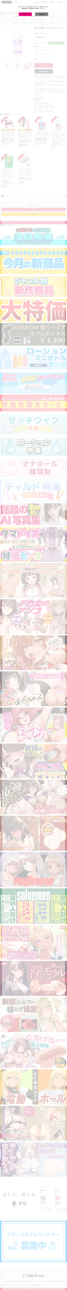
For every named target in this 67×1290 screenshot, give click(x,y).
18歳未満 (42, 14)
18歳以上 (25, 14)
